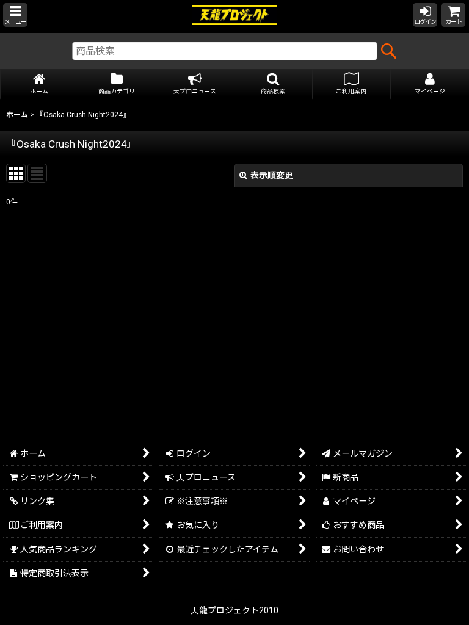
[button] (15, 15)
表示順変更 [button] (271, 175)
